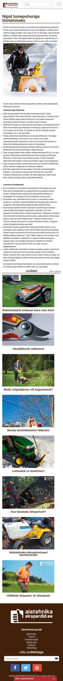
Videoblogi (31, 648)
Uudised (31, 645)
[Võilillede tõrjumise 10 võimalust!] (28, 576)
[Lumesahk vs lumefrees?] (28, 452)
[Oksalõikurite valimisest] (28, 329)
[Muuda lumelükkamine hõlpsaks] (28, 411)
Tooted (31, 636)
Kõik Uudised (55, 271)
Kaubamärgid (31, 639)
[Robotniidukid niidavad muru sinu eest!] (28, 291)
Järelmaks (31, 634)
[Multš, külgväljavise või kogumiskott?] (28, 370)
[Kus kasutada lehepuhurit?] (28, 492)
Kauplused (31, 642)
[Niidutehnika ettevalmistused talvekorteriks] (28, 533)
